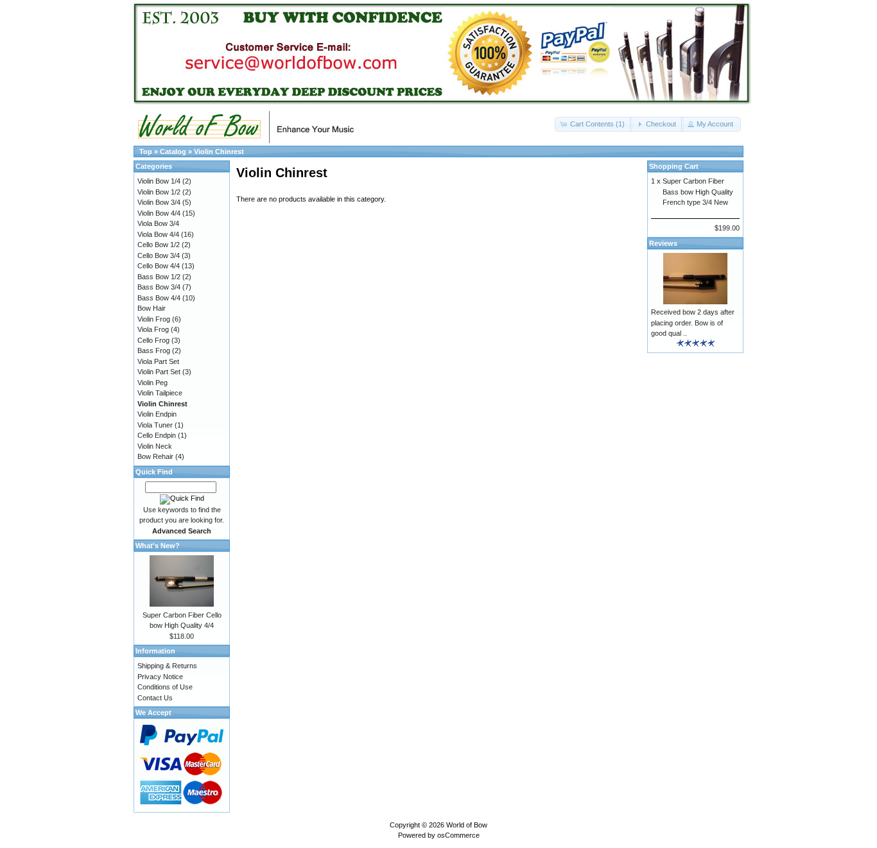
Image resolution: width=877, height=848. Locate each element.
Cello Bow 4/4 (158, 266)
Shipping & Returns (167, 666)
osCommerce (458, 835)
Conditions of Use (165, 687)
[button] (593, 124)
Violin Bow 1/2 (158, 192)
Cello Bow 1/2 (158, 244)
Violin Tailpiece (159, 393)
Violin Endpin (157, 414)
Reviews (663, 243)
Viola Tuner (155, 425)
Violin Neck (154, 446)
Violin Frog (153, 319)
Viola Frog (153, 329)
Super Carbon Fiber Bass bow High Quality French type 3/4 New (698, 191)
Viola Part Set (158, 361)
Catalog (173, 151)
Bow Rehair (155, 456)
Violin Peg (152, 382)
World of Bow (466, 825)
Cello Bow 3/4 (158, 255)
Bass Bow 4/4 (158, 298)
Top (145, 151)
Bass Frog (153, 350)
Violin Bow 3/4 (158, 202)
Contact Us (155, 698)
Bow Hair (151, 308)
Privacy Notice (160, 676)
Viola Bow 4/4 (158, 234)
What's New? (157, 545)
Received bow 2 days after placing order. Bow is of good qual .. (692, 322)
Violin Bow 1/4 (158, 181)
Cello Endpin (156, 435)
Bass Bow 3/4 (158, 287)
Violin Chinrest (219, 151)
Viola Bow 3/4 (158, 223)
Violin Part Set (158, 372)
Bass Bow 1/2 (158, 277)
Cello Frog (153, 340)
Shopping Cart (674, 166)
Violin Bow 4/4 (158, 213)
